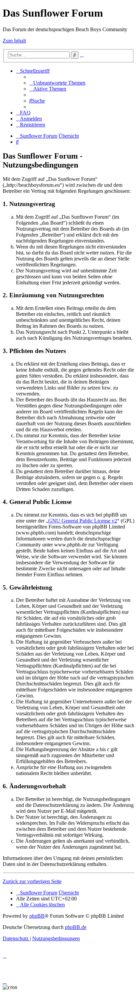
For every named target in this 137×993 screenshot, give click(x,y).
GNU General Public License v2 (82, 521)
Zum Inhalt (14, 40)
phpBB (37, 916)
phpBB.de (75, 927)
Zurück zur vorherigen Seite (32, 881)
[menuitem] (57, 83)
